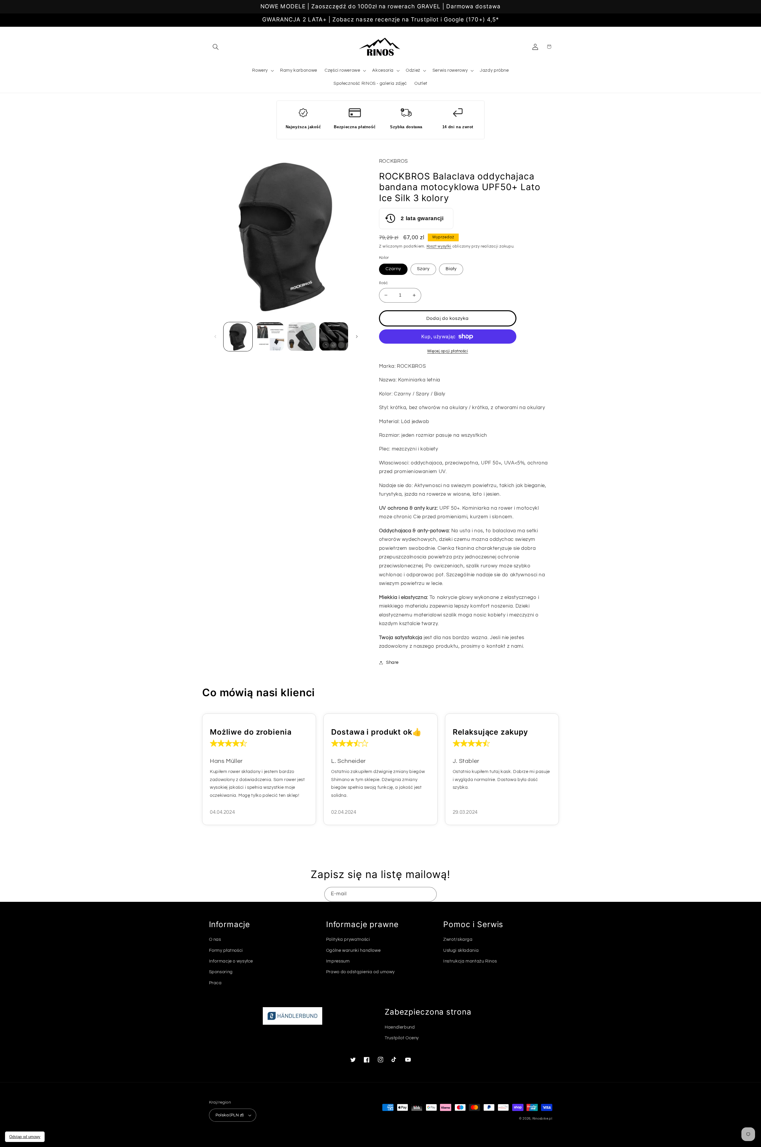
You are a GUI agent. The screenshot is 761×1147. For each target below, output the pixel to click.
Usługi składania (461, 950)
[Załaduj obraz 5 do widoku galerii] (333, 336)
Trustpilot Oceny (402, 1038)
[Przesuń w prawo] (356, 336)
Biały (451, 269)
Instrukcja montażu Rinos (470, 961)
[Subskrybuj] (429, 894)
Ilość (383, 283)
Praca (215, 983)
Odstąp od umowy (24, 1137)
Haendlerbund (400, 1027)
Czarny (393, 269)
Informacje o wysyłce (231, 961)
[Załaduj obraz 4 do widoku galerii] (301, 336)
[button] (216, 47)
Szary (423, 269)
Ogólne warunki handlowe (353, 950)
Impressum (338, 961)
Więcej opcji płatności (447, 351)
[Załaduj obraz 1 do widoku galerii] (238, 336)
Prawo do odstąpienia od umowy (360, 972)
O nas (215, 939)
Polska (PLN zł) (230, 1115)
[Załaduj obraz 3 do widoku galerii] (269, 336)
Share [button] (392, 662)
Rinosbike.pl (542, 1118)
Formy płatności (226, 950)
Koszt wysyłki (439, 246)
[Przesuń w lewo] (215, 336)
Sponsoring (221, 972)
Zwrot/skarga (458, 939)
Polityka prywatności (348, 939)
